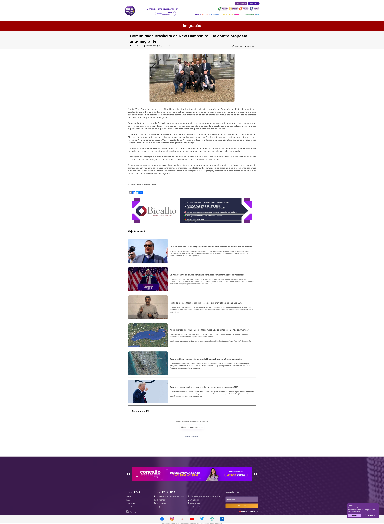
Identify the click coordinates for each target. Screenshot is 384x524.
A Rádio (128, 496)
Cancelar (371, 516)
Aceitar (354, 516)
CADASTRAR (242, 506)
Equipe (128, 500)
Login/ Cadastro (254, 3)
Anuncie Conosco (131, 507)
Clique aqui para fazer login (192, 427)
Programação (130, 503)
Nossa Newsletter (241, 3)
